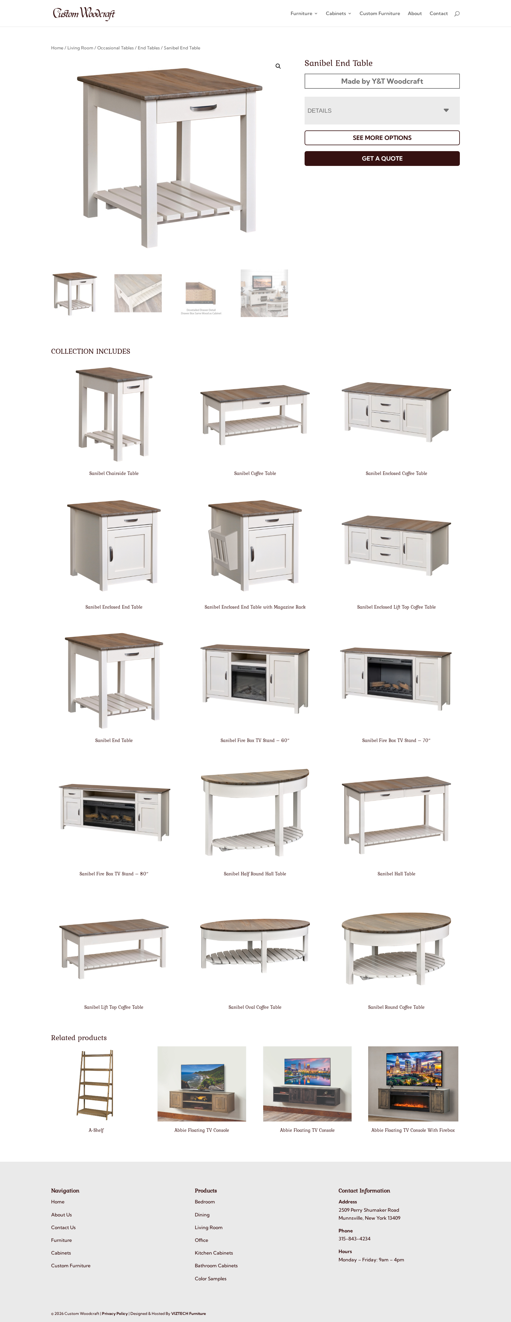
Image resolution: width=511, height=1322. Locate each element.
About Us (61, 1215)
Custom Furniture (380, 13)
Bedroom (205, 1202)
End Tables (149, 48)
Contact (439, 13)
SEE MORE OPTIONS (382, 137)
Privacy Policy (115, 1313)
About (415, 13)
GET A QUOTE (382, 158)
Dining (202, 1215)
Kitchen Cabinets (214, 1253)
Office (201, 1240)
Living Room (80, 48)
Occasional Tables (115, 48)
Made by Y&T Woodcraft (382, 81)
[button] (278, 66)
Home (57, 48)
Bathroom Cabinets (216, 1265)
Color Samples (211, 1278)
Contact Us (63, 1227)
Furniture (301, 13)
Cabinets (336, 13)
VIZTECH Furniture (188, 1313)
